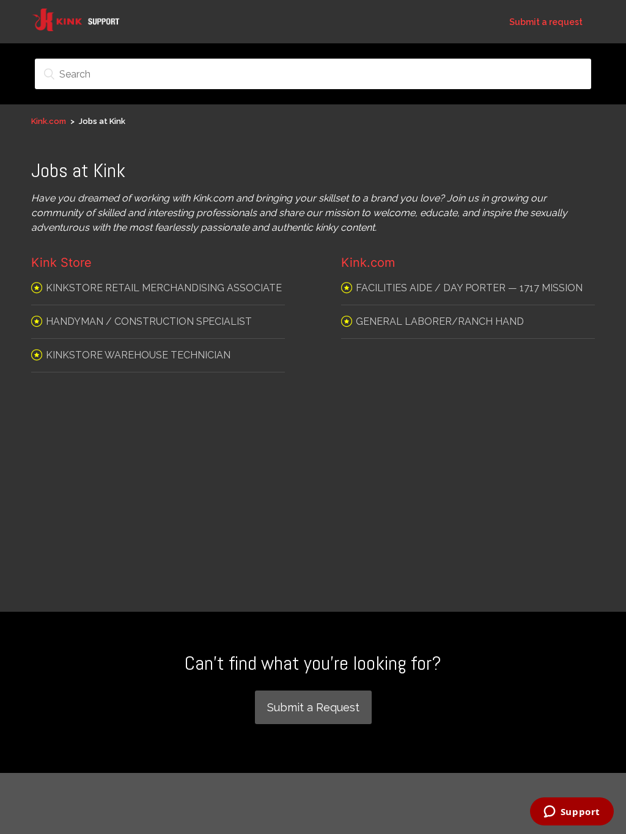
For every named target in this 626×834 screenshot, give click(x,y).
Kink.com (48, 121)
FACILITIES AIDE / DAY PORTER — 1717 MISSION (469, 288)
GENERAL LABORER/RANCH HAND (440, 321)
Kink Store (61, 262)
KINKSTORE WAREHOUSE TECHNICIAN (138, 355)
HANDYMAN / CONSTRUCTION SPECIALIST (149, 321)
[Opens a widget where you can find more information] (571, 812)
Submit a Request (313, 707)
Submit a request (546, 22)
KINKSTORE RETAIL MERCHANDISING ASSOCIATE (164, 288)
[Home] (83, 28)
